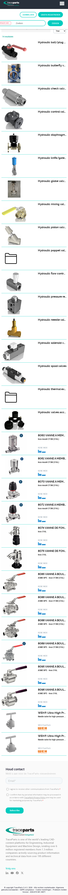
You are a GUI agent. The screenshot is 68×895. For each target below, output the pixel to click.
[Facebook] (18, 873)
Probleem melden (60, 890)
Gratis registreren (50, 14)
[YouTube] (13, 873)
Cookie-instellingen (43, 890)
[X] (23, 873)
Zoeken (55, 23)
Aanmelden (28, 14)
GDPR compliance (27, 890)
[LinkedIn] (8, 873)
